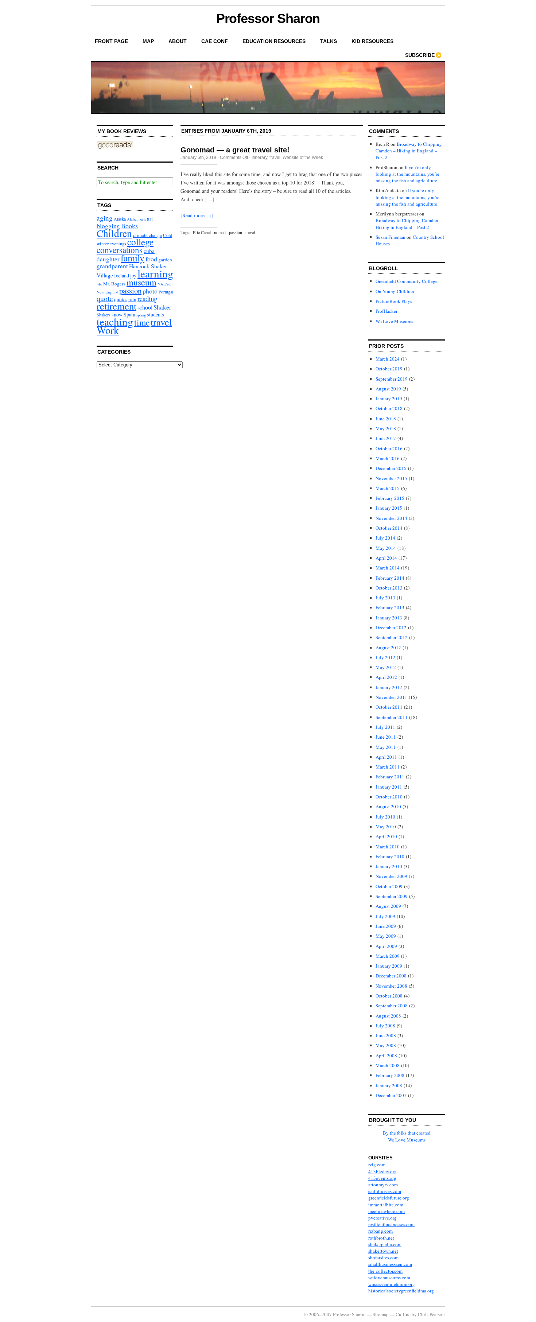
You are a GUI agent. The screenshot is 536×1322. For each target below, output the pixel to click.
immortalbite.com (385, 1204)
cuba (149, 250)
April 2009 (386, 946)
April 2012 (386, 677)
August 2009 (388, 906)
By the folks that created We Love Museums (407, 1136)
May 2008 (386, 1045)
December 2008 (391, 975)
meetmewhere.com (386, 1211)
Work (108, 330)
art (150, 218)
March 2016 (388, 458)
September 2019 (392, 379)
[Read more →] (196, 215)
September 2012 (392, 637)
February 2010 (390, 856)
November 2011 (391, 697)
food (151, 258)
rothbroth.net (381, 1237)
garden (165, 259)
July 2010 (385, 816)
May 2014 (386, 548)
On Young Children (395, 291)
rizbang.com (380, 1231)
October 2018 (389, 408)
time (141, 322)
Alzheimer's (136, 219)
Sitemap (381, 1314)
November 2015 (391, 478)
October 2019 (389, 368)
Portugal (166, 292)
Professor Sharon (268, 18)
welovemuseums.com (389, 1277)
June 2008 (386, 1035)
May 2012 (386, 667)
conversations (120, 250)
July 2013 (385, 597)
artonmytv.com (383, 1184)
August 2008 (388, 1015)
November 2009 (391, 876)
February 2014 (390, 578)
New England (107, 292)
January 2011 (389, 787)
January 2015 (389, 508)
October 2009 (389, 886)
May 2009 (386, 936)
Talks (328, 41)
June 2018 (386, 418)
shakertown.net (383, 1251)
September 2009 (392, 896)
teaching (115, 321)
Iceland (121, 275)
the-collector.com (385, 1271)
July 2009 (385, 916)
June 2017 (386, 438)
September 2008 (392, 1005)
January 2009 (389, 966)
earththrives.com (384, 1191)
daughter (108, 259)
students (155, 314)
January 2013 (389, 617)
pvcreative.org (382, 1217)
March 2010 (388, 846)
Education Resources (274, 41)
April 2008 (386, 1055)
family (132, 258)
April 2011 (386, 757)
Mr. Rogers (114, 283)
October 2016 (389, 448)
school (144, 307)
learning (155, 273)
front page (111, 41)
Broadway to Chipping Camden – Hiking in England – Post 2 (409, 150)
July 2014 (385, 537)
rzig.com (376, 1164)
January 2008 (389, 1085)
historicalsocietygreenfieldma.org (401, 1290)
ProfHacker (386, 311)
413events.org (382, 1178)
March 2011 (388, 766)
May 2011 (386, 747)
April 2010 (386, 836)
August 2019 (388, 388)
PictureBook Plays (394, 301)
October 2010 (389, 796)
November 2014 (391, 518)
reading (147, 298)
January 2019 (389, 398)
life (99, 284)
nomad (220, 232)
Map (148, 41)
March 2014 (388, 567)
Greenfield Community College (407, 281)
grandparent (112, 266)
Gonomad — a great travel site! (235, 150)
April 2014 (386, 558)
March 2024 (388, 358)
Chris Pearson (431, 1314)
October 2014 (389, 528)
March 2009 (388, 956)
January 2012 (389, 687)
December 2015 (391, 468)
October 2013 (389, 587)
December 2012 (391, 627)
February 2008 (390, 1075)
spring (141, 315)
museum (141, 282)
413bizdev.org (382, 1171)
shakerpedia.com (384, 1244)
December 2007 (391, 1095)
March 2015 (388, 488)
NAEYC (164, 284)
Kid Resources (372, 41)
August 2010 (388, 806)
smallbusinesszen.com (390, 1264)
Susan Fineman (390, 237)
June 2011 (386, 737)
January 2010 (389, 866)
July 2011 (385, 727)
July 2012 (385, 657)
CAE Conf (214, 41)
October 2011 (389, 707)
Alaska (120, 219)
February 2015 (390, 498)
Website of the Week (303, 157)
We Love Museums (394, 321)
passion (130, 290)
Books (129, 225)
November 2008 (391, 986)
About (177, 41)
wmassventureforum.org (391, 1284)
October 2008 (389, 995)
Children (114, 233)
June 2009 (386, 926)
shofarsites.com (383, 1257)
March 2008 (388, 1065)
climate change (147, 235)
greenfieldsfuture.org (388, 1197)
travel (161, 321)
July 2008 (385, 1025)
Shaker (162, 307)
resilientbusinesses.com (391, 1224)
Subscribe (420, 55)
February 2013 (390, 607)
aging (105, 217)
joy (133, 275)
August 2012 (388, 647)
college (140, 242)
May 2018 (386, 428)
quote (105, 298)
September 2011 (392, 717)
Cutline (403, 1314)
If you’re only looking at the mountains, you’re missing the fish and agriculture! (407, 174)
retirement (116, 305)
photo (150, 291)
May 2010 (386, 826)
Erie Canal (202, 232)
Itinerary (259, 157)
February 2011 (390, 776)
